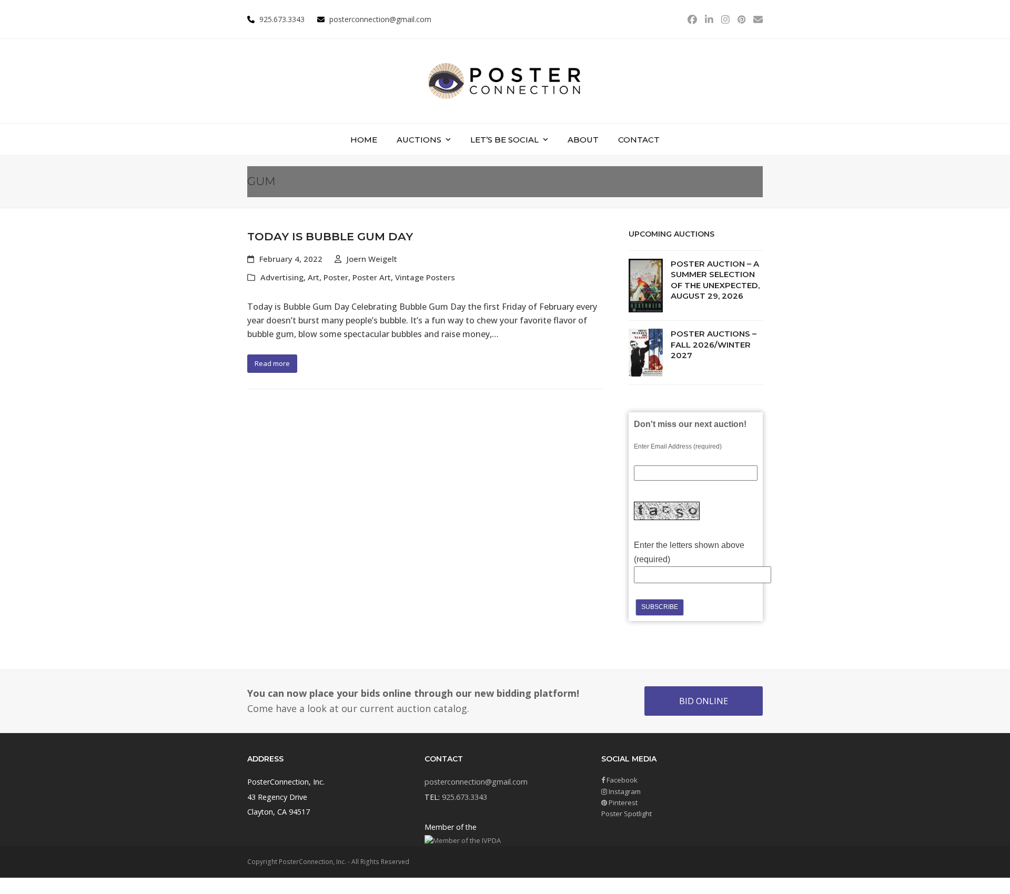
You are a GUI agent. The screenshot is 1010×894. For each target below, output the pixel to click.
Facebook (621, 780)
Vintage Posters (425, 277)
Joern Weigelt (372, 258)
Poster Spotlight (626, 813)
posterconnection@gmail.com (380, 19)
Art (313, 277)
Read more (272, 363)
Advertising (282, 277)
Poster (336, 277)
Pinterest (622, 802)
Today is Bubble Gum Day (330, 236)
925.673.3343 (464, 797)
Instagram (624, 791)
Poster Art (371, 277)
